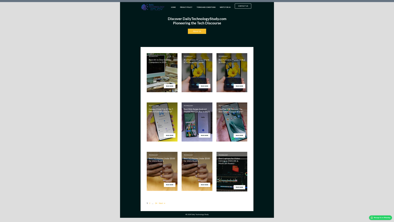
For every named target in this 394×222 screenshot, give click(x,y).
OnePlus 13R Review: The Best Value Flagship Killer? (231, 110)
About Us (197, 31)
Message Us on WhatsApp (382, 217)
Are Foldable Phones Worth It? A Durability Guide (196, 60)
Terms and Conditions (206, 7)
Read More (169, 86)
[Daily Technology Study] (153, 7)
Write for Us (225, 7)
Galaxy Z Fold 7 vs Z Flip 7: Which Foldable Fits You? (161, 110)
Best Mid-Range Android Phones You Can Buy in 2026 (197, 110)
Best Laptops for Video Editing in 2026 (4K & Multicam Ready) (229, 161)
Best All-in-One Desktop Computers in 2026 (160, 60)
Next (162, 203)
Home (173, 7)
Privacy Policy (186, 7)
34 (156, 203)
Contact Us (243, 6)
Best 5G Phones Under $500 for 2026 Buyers (162, 159)
